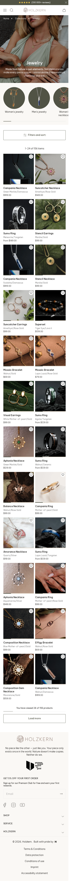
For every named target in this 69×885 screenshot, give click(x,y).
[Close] (66, 3)
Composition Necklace (16, 628)
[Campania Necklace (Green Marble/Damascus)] (18, 168)
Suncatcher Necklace (46, 186)
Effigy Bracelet (43, 628)
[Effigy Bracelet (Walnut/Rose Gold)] (48, 610)
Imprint (33, 851)
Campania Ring (43, 496)
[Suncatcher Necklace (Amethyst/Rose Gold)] (48, 168)
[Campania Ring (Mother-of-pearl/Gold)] (48, 478)
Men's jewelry (39, 111)
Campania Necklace (15, 186)
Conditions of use (33, 845)
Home (6, 18)
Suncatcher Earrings (15, 319)
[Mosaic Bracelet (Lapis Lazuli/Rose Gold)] (48, 345)
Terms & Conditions (33, 833)
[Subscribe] (58, 778)
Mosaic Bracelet (12, 363)
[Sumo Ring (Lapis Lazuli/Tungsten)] (48, 522)
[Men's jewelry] (39, 98)
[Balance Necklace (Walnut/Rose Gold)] (18, 478)
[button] (5, 10)
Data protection (33, 839)
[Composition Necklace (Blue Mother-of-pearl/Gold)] (18, 610)
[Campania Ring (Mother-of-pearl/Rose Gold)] (48, 566)
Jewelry (36, 18)
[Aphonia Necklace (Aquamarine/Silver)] (18, 566)
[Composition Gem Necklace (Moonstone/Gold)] (18, 655)
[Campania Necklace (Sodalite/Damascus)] (18, 257)
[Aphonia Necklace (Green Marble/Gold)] (18, 433)
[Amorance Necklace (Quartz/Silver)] (18, 522)
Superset (39, 319)
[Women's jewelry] (14, 98)
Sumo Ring (9, 230)
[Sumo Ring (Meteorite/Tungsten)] (18, 213)
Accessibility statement (33, 857)
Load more (33, 703)
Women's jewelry (14, 111)
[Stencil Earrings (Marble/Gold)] (48, 213)
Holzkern (25, 826)
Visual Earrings (12, 407)
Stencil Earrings (43, 230)
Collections (20, 18)
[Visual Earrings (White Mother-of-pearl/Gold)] (18, 389)
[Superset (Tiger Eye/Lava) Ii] (48, 301)
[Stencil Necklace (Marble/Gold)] (48, 257)
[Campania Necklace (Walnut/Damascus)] (48, 655)
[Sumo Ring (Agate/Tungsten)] (48, 389)
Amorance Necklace (15, 540)
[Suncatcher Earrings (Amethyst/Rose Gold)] (18, 301)
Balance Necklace (13, 496)
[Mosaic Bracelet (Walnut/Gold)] (18, 345)
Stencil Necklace (43, 275)
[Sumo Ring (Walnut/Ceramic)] (48, 433)
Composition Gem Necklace (13, 674)
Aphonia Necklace (13, 451)
